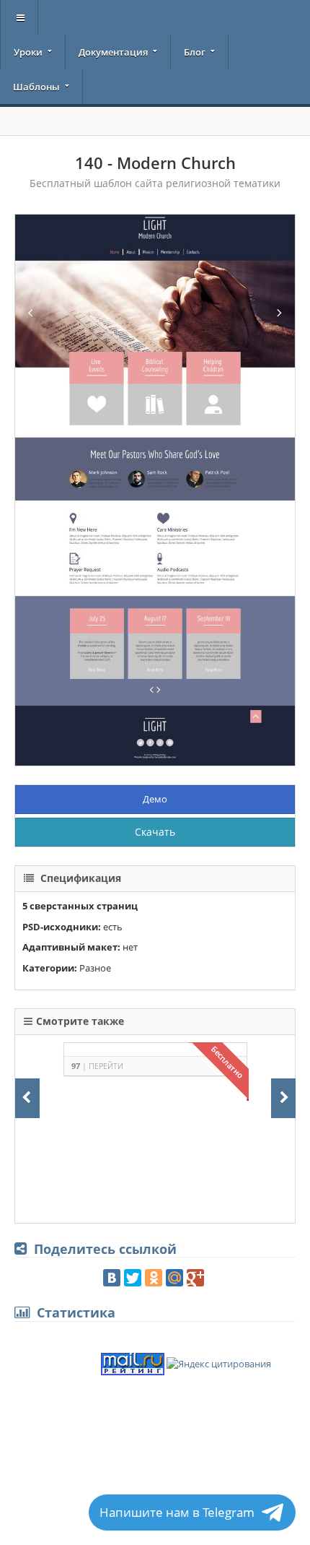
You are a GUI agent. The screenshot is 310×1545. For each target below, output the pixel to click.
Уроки (28, 52)
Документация (113, 52)
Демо (155, 798)
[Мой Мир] (174, 1277)
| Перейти (97, 1065)
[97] (140, 1112)
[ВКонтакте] (111, 1277)
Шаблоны (36, 86)
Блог (194, 52)
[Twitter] (132, 1277)
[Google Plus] (195, 1277)
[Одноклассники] (153, 1277)
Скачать (155, 832)
